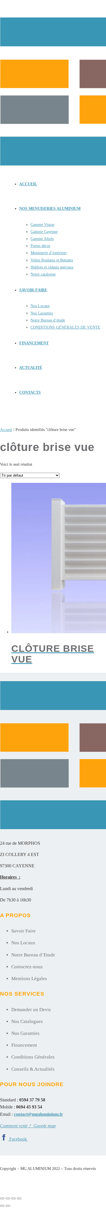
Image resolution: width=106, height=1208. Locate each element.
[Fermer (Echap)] (19, 1198)
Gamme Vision (42, 225)
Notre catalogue (43, 274)
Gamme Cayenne (44, 232)
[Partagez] (13, 1198)
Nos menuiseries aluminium (50, 208)
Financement (34, 343)
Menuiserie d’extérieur (49, 253)
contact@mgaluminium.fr (38, 1114)
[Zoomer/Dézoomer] (2, 1198)
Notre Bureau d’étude (48, 320)
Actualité (30, 368)
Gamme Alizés (42, 239)
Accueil (28, 184)
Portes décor (40, 246)
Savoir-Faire (33, 290)
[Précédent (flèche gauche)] (2, 1206)
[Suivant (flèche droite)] (8, 1206)
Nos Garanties (42, 313)
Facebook (18, 1139)
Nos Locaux (40, 306)
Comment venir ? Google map (28, 1125)
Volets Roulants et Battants (52, 260)
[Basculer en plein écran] (8, 1198)
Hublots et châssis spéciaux (52, 267)
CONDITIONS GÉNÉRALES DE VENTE (65, 327)
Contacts (30, 392)
